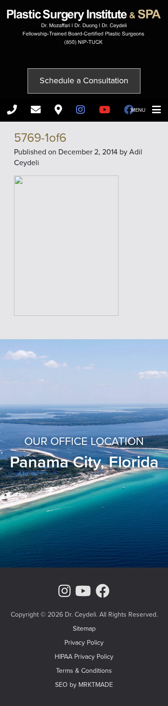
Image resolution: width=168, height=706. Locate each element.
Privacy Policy (84, 643)
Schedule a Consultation (84, 80)
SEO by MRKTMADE (84, 685)
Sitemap (84, 628)
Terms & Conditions (84, 671)
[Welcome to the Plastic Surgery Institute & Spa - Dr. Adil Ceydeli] (84, 42)
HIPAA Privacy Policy (84, 657)
